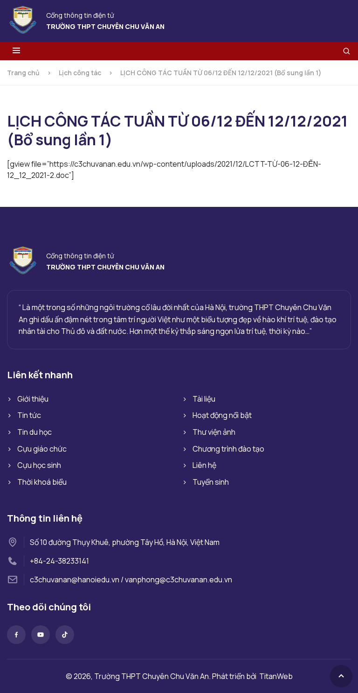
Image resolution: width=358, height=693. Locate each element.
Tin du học (34, 432)
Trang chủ (23, 72)
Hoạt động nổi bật (222, 415)
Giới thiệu (32, 399)
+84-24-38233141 (59, 561)
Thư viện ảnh (214, 432)
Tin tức (29, 415)
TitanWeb (276, 676)
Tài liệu (204, 399)
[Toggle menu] (16, 51)
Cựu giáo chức (42, 449)
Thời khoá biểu (42, 482)
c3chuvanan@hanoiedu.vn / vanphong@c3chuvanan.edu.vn (131, 579)
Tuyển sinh (211, 482)
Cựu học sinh (39, 465)
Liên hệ (204, 465)
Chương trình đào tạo (228, 449)
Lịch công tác (80, 72)
